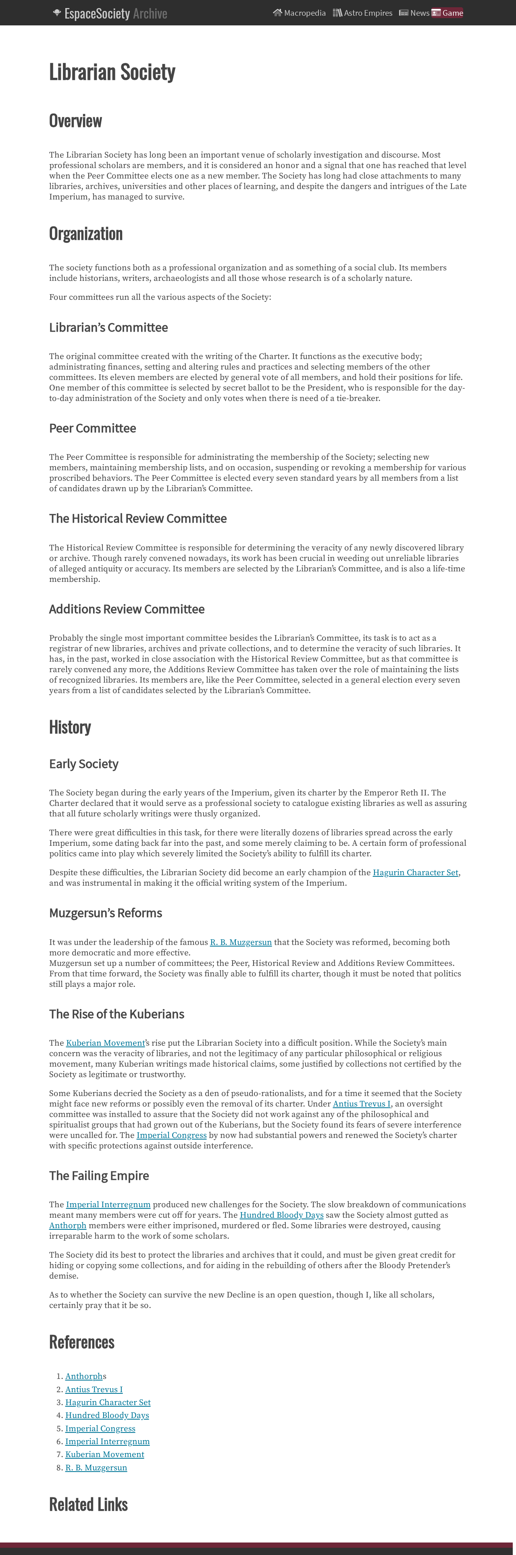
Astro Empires (368, 12)
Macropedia (305, 12)
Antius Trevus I (362, 1104)
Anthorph (68, 1226)
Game (452, 12)
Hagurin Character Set (415, 873)
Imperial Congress (172, 1135)
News (420, 12)
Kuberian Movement (105, 1043)
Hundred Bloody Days (282, 1215)
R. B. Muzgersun (241, 942)
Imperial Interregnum (108, 1205)
